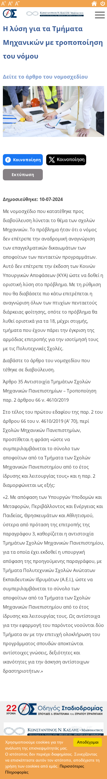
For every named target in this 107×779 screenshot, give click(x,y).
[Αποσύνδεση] (102, 4)
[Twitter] (66, 160)
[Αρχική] (94, 4)
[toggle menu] (100, 16)
